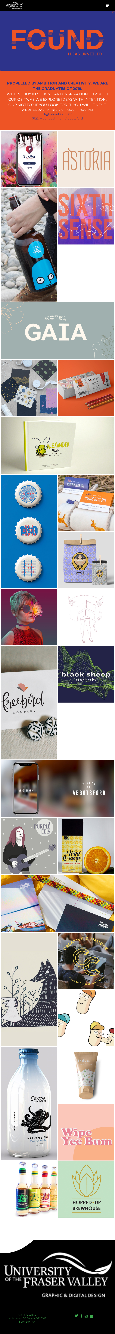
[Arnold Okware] (29, 159)
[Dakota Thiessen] (29, 531)
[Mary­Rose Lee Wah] (29, 989)
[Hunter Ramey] (29, 846)
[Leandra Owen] (86, 1075)
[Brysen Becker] (29, 245)
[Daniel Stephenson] (86, 1189)
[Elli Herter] (86, 503)
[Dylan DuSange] (29, 1189)
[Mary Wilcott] (86, 560)
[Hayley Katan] (86, 1132)
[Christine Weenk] (29, 388)
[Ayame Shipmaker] (86, 159)
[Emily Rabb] (86, 961)
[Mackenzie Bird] (57, 903)
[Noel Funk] (29, 617)
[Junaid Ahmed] (57, 788)
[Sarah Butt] (29, 1103)
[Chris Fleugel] (86, 674)
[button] (107, 5)
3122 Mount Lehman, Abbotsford (57, 118)
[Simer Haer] (57, 330)
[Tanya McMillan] (86, 846)
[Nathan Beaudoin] (86, 1018)
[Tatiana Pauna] (86, 388)
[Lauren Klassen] (86, 216)
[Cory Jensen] (57, 445)
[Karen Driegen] (29, 702)
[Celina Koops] (86, 617)
